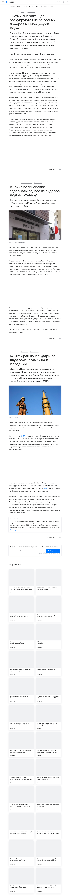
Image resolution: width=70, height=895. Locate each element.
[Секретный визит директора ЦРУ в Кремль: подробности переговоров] (21, 826)
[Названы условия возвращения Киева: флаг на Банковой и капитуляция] (48, 717)
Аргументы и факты (26, 183)
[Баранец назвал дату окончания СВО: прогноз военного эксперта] (21, 582)
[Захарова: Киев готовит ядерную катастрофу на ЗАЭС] (48, 772)
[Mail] (6, 2)
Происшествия (31, 12)
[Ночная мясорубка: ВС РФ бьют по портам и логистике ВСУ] (48, 880)
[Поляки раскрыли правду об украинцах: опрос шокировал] (48, 853)
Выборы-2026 (15, 6)
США (28, 486)
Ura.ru (22, 12)
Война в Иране (28, 6)
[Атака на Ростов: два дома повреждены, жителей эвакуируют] (21, 853)
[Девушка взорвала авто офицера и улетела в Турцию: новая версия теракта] (21, 663)
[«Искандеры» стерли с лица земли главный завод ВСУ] (21, 717)
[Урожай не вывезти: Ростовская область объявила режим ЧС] (48, 690)
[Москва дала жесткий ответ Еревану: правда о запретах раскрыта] (21, 609)
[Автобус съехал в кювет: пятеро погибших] (48, 799)
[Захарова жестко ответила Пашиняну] (21, 690)
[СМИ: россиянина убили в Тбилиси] (48, 636)
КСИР (23, 436)
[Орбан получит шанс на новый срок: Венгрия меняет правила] (48, 663)
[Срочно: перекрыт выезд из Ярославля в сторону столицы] (48, 744)
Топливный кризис (48, 6)
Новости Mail (24, 352)
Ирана (46, 488)
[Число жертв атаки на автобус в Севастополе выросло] (21, 744)
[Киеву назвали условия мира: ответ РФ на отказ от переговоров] (21, 636)
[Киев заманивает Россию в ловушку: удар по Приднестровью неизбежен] (48, 826)
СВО (37, 6)
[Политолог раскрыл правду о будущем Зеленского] (48, 582)
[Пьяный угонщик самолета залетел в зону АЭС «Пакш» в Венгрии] (21, 799)
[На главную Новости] (11, 2)
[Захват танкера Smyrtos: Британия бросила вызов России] (48, 609)
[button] (35, 225)
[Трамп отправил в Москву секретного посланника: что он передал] (21, 772)
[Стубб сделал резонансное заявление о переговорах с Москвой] (21, 880)
